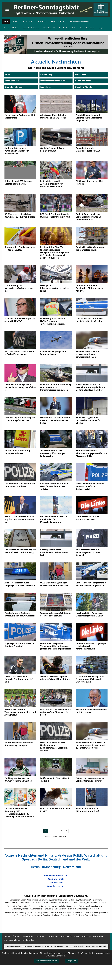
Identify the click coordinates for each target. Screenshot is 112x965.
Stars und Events (57, 21)
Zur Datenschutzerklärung (46, 960)
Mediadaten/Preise (87, 28)
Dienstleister (48, 28)
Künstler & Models (66, 28)
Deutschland (41, 21)
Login (101, 28)
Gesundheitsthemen (31, 28)
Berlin (15, 21)
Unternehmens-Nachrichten (79, 21)
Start (6, 21)
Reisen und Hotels (11, 28)
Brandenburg (27, 21)
